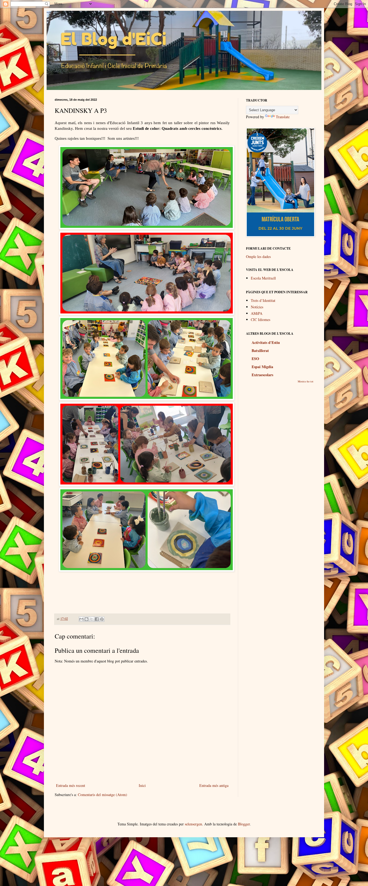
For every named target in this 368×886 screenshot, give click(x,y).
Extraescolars (262, 375)
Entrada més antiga (213, 785)
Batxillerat (260, 350)
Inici (142, 785)
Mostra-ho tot (305, 381)
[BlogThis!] (86, 619)
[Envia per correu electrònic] (81, 619)
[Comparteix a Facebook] (96, 619)
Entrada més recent (70, 785)
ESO (255, 358)
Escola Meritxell (263, 278)
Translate (283, 116)
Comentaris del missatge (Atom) (102, 794)
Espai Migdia (262, 366)
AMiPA (256, 313)
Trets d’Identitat (263, 300)
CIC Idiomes (260, 319)
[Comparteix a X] (91, 619)
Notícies (257, 306)
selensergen (193, 823)
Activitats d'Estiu (266, 342)
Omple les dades (258, 256)
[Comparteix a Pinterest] (102, 619)
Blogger (244, 823)
